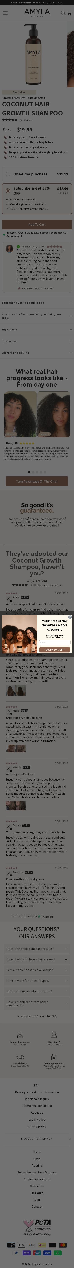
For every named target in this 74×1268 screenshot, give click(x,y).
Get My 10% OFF (54, 649)
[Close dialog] (70, 617)
